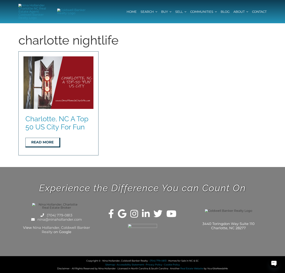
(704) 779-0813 (59, 215)
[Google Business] (122, 213)
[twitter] (158, 213)
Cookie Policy (172, 264)
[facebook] (111, 213)
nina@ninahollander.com (59, 219)
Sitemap (110, 264)
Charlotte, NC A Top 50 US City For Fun (56, 123)
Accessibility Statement (130, 264)
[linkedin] (146, 213)
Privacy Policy (154, 264)
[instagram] (134, 213)
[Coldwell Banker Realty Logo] (71, 10)
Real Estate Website (191, 268)
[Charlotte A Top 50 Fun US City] (58, 58)
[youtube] (171, 213)
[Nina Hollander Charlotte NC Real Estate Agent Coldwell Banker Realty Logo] (32, 5)
